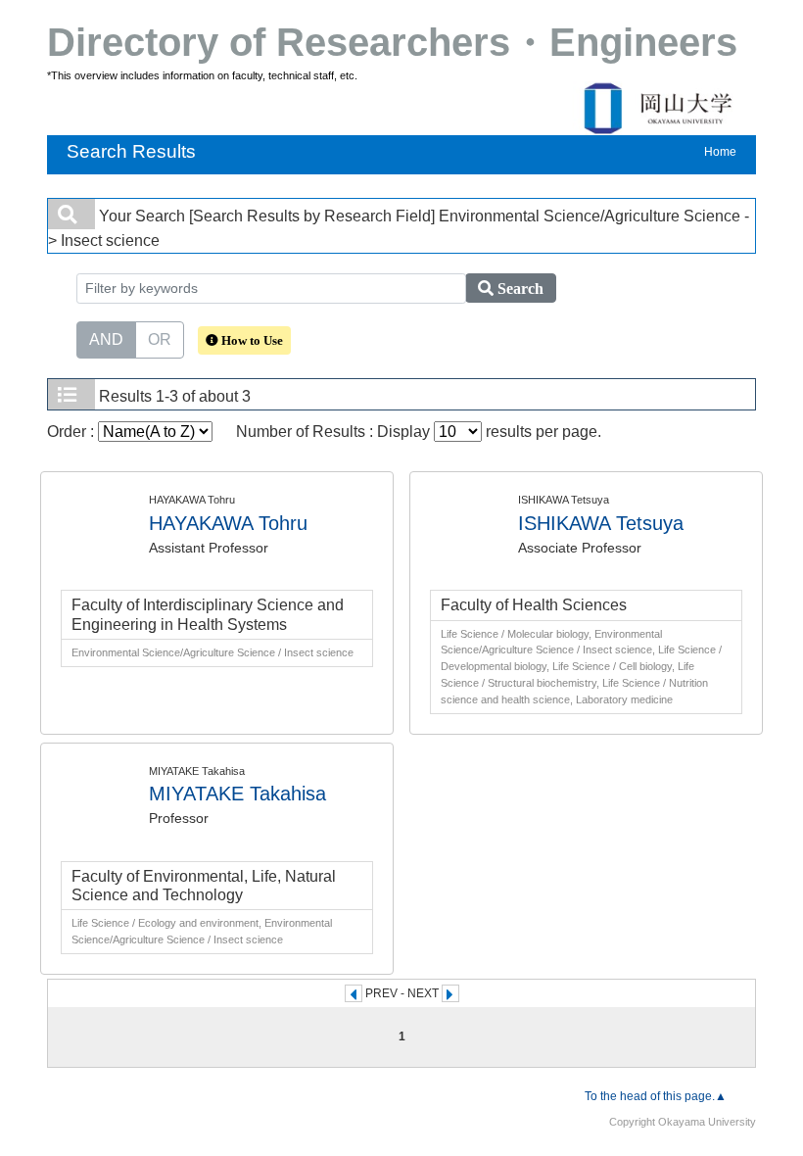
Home (720, 152)
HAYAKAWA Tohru (228, 523)
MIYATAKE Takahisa (237, 793)
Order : (72, 431)
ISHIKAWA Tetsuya (601, 523)
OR (159, 339)
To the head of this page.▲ (656, 1096)
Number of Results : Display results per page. (418, 431)
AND (106, 339)
